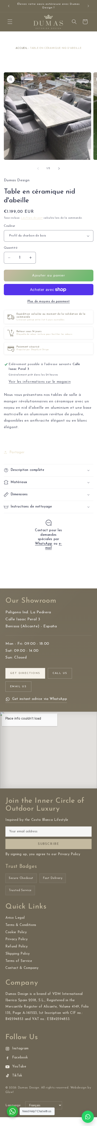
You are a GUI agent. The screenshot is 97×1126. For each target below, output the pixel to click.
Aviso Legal (15, 918)
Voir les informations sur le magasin (40, 382)
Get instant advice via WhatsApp (39, 699)
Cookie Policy (16, 932)
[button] (10, 21)
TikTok (17, 1075)
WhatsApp (43, 543)
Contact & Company (21, 968)
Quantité (11, 248)
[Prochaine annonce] (88, 6)
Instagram (20, 1048)
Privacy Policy (16, 939)
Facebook (20, 1057)
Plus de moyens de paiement (48, 301)
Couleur (9, 226)
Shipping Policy (17, 954)
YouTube (19, 1066)
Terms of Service (18, 961)
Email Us (18, 686)
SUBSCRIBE (48, 844)
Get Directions (25, 673)
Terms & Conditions (20, 925)
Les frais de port (32, 218)
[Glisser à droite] (59, 169)
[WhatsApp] (88, 1117)
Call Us (60, 673)
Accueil (22, 48)
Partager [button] (17, 452)
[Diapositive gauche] (38, 169)
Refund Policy (16, 946)
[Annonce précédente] (9, 6)
